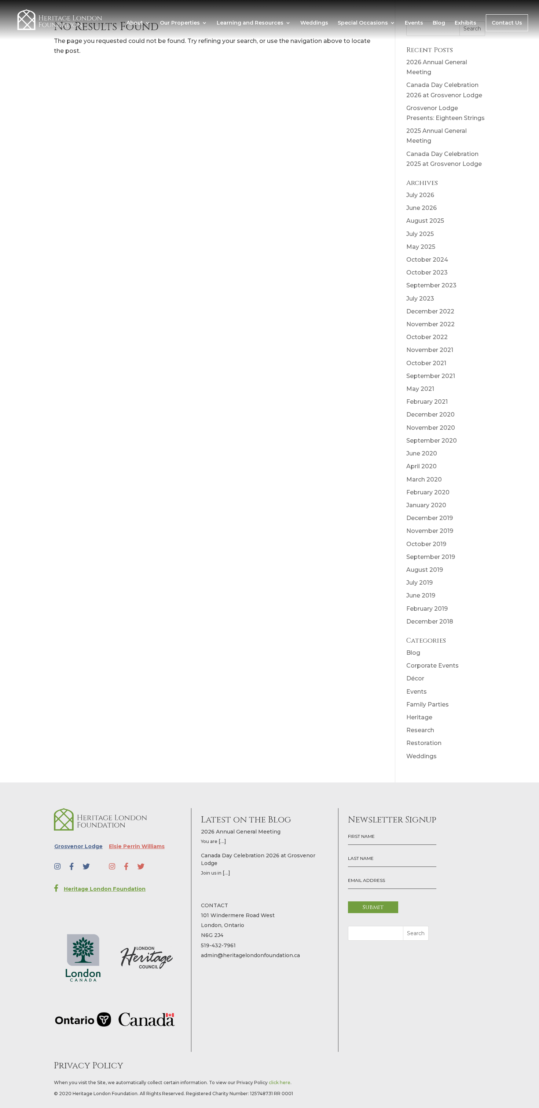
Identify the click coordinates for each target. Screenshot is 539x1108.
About (134, 23)
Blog (439, 23)
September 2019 (430, 556)
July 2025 (420, 233)
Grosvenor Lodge (78, 846)
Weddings (314, 23)
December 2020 (430, 414)
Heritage (419, 717)
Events (414, 23)
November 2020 (430, 427)
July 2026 (420, 195)
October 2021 (426, 363)
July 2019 (419, 582)
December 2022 (430, 311)
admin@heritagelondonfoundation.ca (250, 955)
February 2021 (427, 401)
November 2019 (429, 530)
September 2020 (431, 440)
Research (420, 730)
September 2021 (430, 376)
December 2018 (429, 621)
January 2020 (426, 505)
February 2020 (428, 492)
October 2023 (427, 272)
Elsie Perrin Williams (137, 846)
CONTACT (214, 905)
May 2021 (420, 388)
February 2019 (427, 608)
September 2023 (431, 285)
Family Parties (427, 704)
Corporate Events (432, 665)
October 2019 (426, 544)
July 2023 (420, 298)
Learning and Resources (250, 23)
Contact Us (507, 22)
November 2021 (429, 349)
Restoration (423, 743)
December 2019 (429, 518)
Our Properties (180, 23)
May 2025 (420, 246)
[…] (222, 841)
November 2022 (430, 324)
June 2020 (421, 453)
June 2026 (421, 207)
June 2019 (420, 595)
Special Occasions (363, 23)
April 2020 (421, 466)
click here (279, 1082)
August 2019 (424, 569)
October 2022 (427, 337)
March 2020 (424, 479)
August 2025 (425, 220)
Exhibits (465, 23)
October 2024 (427, 259)
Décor (415, 678)
